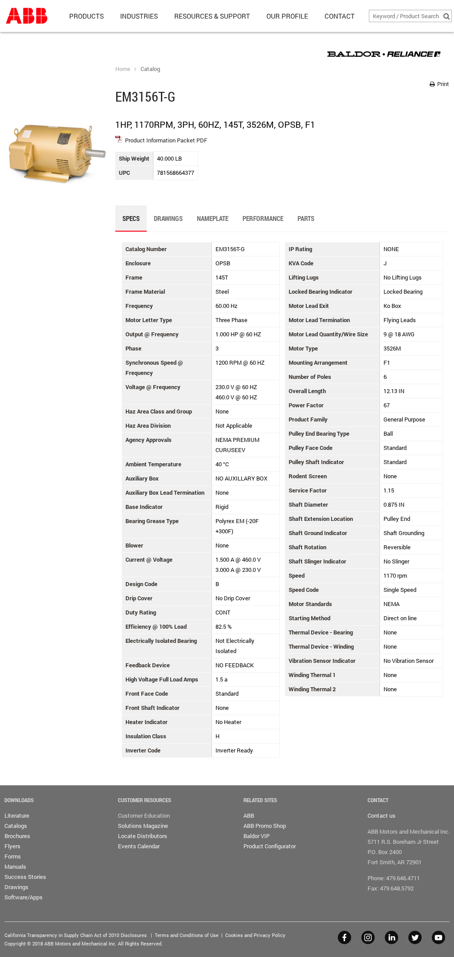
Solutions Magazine (143, 826)
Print (442, 84)
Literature (16, 815)
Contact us (381, 815)
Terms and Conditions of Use (187, 935)
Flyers (12, 846)
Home (122, 69)
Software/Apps (23, 897)
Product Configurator (269, 846)
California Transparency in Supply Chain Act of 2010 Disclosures (75, 935)
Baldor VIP (256, 836)
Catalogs (15, 826)
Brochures (17, 836)
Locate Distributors (142, 836)
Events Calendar (139, 846)
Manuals (15, 866)
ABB (248, 815)
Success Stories (25, 877)
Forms (12, 856)
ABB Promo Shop (264, 826)
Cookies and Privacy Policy (255, 935)
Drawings (16, 887)
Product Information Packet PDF (166, 140)
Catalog (150, 69)
